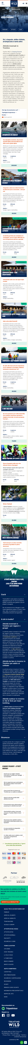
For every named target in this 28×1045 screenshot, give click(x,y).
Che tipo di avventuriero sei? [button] (10, 110)
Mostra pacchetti (8, 117)
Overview (4, 29)
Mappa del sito (8, 993)
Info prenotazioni (9, 975)
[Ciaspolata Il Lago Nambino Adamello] (14, 370)
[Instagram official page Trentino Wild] (9, 1015)
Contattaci (7, 971)
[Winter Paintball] (14, 503)
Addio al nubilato (10, 918)
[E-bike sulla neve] (14, 419)
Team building (8, 921)
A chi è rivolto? (7, 619)
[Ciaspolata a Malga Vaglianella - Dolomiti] (14, 192)
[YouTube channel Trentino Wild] (13, 1015)
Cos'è (20, 29)
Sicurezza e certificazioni (12, 978)
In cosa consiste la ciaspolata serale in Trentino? (12, 829)
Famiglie (6, 912)
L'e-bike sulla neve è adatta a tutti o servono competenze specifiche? (13, 836)
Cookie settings (16, 1035)
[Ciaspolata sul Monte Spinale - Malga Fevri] (14, 324)
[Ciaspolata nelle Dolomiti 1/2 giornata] (14, 238)
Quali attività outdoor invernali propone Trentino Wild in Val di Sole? (12, 813)
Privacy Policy (7, 1035)
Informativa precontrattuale (13, 990)
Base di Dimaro (8, 961)
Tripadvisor (12, 1008)
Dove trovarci (8, 952)
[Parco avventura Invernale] (14, 544)
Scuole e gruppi (9, 924)
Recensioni (7, 981)
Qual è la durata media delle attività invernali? (11, 798)
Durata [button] (4, 115)
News (5, 997)
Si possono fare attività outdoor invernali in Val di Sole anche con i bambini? (13, 821)
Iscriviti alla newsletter (10, 902)
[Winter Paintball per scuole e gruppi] (14, 464)
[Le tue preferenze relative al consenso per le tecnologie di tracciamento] (25, 1042)
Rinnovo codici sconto (11, 987)
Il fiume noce (8, 958)
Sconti (6, 984)
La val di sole (8, 955)
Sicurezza (5, 737)
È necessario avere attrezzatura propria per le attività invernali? (13, 805)
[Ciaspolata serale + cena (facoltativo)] (14, 280)
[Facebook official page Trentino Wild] (4, 1015)
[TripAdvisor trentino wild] (4, 1008)
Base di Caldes (8, 964)
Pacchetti (7, 938)
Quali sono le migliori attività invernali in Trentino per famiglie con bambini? (13, 775)
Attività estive (8, 932)
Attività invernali (9, 935)
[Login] (23, 3)
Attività (13, 29)
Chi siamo (7, 948)
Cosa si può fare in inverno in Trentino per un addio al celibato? (13, 791)
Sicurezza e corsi (9, 941)
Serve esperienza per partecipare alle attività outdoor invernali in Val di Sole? (13, 783)
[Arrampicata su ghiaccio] (14, 144)
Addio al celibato (9, 915)
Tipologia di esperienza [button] (8, 112)
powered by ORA (14, 1039)
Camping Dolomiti (17, 51)
